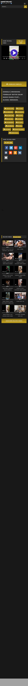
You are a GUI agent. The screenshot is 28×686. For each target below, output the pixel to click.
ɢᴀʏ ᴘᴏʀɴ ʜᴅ (10, 125)
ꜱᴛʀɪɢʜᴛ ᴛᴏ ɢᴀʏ (14, 132)
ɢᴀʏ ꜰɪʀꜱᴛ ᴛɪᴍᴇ (10, 115)
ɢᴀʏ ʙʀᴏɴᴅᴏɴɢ (9, 111)
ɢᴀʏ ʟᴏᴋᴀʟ (20, 122)
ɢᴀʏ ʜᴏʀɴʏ (19, 118)
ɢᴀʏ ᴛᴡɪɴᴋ (7, 129)
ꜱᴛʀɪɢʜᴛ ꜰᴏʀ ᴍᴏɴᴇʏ (19, 129)
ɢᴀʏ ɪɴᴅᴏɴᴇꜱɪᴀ (9, 122)
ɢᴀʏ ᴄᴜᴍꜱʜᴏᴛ (20, 111)
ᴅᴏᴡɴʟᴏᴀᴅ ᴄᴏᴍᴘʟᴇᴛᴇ (15, 84)
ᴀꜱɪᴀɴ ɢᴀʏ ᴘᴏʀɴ (9, 108)
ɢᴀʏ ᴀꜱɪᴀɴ (20, 108)
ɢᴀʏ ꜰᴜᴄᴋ (20, 115)
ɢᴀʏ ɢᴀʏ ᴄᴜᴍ (9, 118)
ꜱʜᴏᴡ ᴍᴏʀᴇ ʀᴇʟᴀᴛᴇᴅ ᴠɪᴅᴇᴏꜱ (14, 321)
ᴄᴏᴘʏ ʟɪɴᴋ (21, 41)
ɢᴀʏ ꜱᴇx (19, 125)
